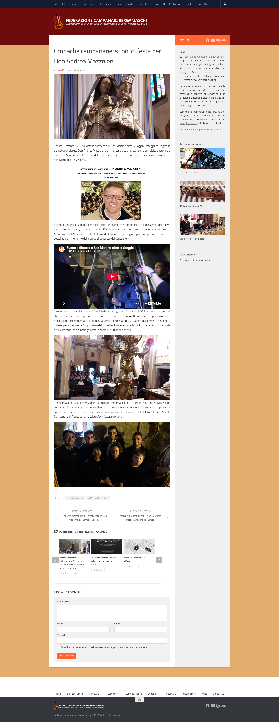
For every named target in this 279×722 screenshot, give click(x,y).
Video (190, 3)
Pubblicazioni (176, 3)
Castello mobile (125, 3)
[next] (159, 560)
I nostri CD (159, 3)
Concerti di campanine (192, 238)
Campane (88, 3)
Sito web (61, 635)
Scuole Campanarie (191, 205)
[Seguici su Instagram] (218, 40)
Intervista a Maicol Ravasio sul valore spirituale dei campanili (103, 561)
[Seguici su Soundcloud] (223, 40)
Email (117, 623)
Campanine (106, 3)
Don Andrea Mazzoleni (75, 498)
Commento (63, 601)
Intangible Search (188, 123)
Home (54, 3)
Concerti (142, 3)
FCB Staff (61, 69)
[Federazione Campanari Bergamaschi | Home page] (102, 21)
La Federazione (70, 3)
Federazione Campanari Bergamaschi (202, 56)
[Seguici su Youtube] (213, 40)
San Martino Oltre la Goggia (98, 498)
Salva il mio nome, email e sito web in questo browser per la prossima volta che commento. (105, 647)
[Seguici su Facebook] (208, 40)
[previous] (55, 560)
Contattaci (203, 3)
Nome (60, 623)
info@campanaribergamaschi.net (205, 129)
